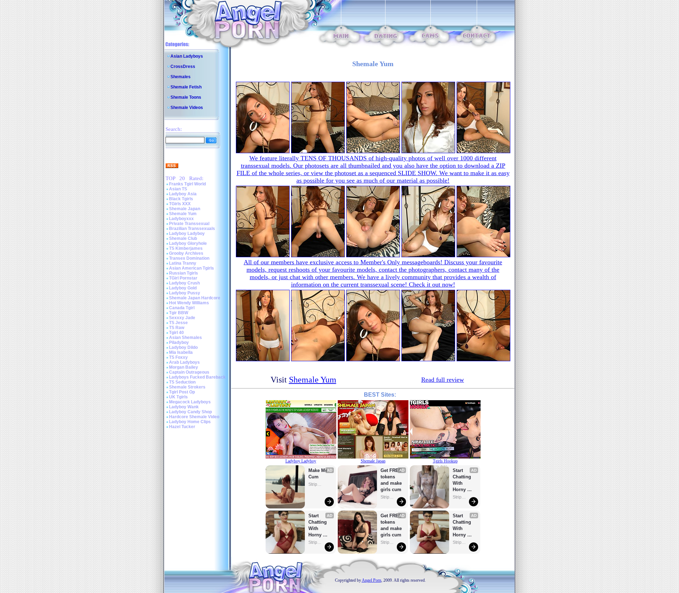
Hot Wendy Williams (189, 302)
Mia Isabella (181, 352)
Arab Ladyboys (184, 362)
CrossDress (182, 66)
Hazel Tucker (182, 426)
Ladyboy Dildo (183, 347)
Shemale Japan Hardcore (194, 297)
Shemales (180, 76)
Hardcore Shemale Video (194, 416)
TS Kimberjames (186, 248)
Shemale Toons (185, 97)
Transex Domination (189, 258)
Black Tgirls (181, 198)
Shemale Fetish (186, 87)
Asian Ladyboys (186, 56)
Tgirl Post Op (182, 392)
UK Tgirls (178, 397)
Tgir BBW (178, 312)
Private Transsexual (189, 223)
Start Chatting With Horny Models (318, 525)
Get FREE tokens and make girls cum (391, 480)
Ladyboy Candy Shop (190, 411)
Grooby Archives (186, 253)
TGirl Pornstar (183, 278)
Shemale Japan (184, 208)
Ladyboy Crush (184, 283)
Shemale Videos (186, 107)
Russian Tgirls (183, 273)
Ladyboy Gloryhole (188, 243)
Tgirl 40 (176, 332)
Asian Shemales (185, 337)
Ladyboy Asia (183, 193)
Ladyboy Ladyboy (187, 233)
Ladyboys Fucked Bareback (197, 377)
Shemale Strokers (187, 387)
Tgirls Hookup (445, 461)
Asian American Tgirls (191, 268)
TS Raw (176, 327)
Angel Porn (371, 580)
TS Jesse (178, 322)
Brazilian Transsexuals (192, 228)
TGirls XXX (180, 203)
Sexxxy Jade (182, 317)
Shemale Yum (183, 213)
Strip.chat (315, 484)
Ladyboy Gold (183, 288)
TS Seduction (182, 382)
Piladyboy (179, 342)
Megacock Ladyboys (190, 401)
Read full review (442, 379)
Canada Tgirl (182, 307)
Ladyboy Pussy (184, 292)
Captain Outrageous (189, 372)
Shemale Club (183, 238)
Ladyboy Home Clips (190, 421)
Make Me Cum (318, 473)
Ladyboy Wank (184, 406)
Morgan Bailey (183, 367)
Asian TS (178, 188)
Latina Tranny (182, 263)
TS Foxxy (178, 357)
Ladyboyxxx (181, 218)
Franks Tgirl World (187, 184)
